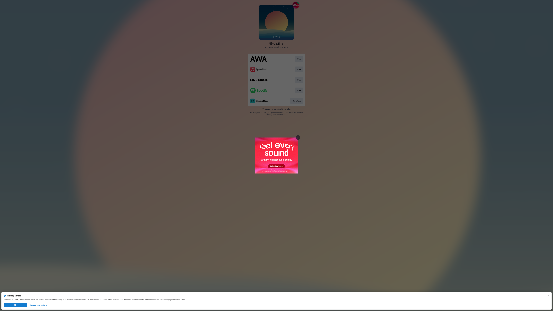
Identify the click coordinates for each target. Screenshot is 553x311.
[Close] (548, 295)
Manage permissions (38, 305)
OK (15, 305)
